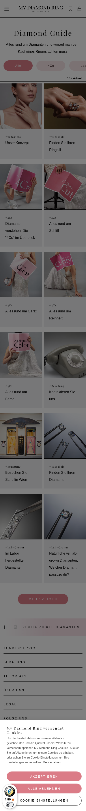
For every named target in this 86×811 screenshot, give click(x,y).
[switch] (10, 804)
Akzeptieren (44, 776)
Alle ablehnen (44, 788)
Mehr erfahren (51, 762)
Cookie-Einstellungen (44, 800)
